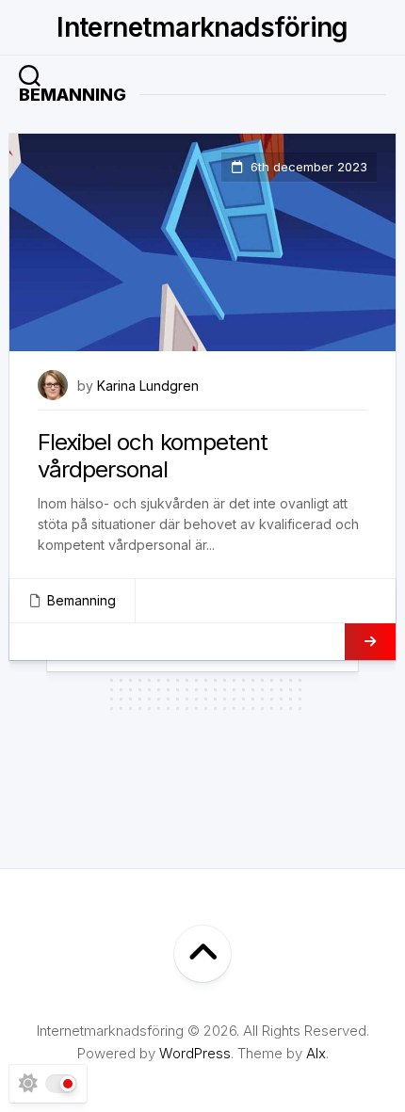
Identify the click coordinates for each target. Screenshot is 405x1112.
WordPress (195, 1053)
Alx (316, 1053)
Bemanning (81, 600)
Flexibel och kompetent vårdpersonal (152, 455)
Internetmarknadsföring (202, 27)
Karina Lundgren (148, 386)
